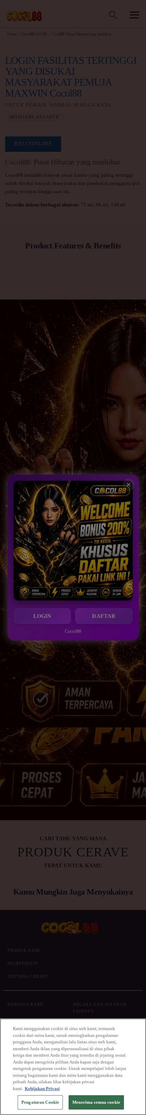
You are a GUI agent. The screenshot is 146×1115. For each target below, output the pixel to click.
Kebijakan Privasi (42, 1088)
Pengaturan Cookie (40, 1102)
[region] (73, 1066)
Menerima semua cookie (96, 1102)
